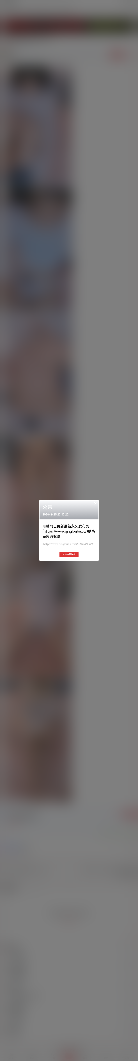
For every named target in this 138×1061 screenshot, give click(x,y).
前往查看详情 (69, 554)
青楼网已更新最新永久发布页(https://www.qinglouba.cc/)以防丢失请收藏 (68, 531)
